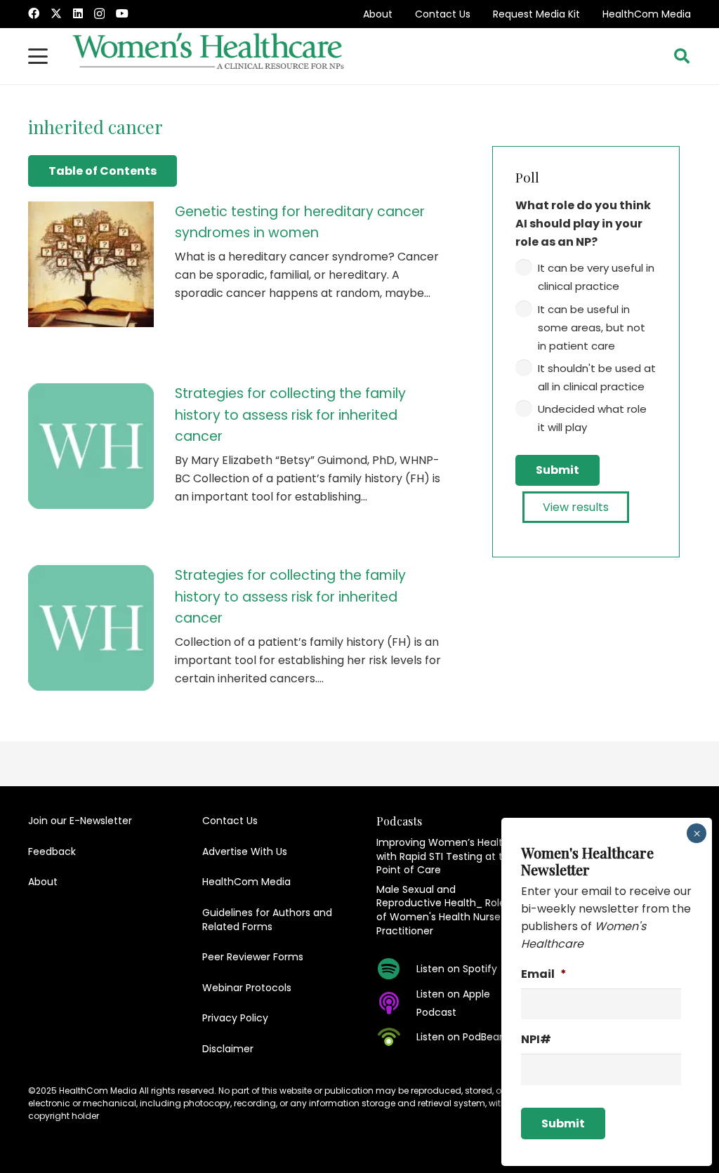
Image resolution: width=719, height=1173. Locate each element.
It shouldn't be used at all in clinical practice (597, 377)
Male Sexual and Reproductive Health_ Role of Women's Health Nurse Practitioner (441, 910)
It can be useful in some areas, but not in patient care (591, 327)
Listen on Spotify (456, 969)
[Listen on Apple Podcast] (396, 1003)
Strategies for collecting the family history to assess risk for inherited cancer (290, 415)
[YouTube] (122, 13)
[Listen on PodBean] (396, 1037)
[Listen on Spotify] (396, 968)
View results (576, 507)
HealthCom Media (646, 14)
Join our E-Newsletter (80, 821)
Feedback (52, 851)
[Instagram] (99, 14)
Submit (557, 470)
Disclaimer (227, 1049)
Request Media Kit (536, 14)
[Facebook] (33, 13)
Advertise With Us (244, 851)
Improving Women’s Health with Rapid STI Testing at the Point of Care (445, 856)
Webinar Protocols (246, 988)
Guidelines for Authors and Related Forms (267, 920)
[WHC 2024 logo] (209, 56)
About (378, 14)
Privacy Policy (235, 1018)
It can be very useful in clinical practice (596, 276)
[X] (56, 13)
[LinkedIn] (78, 13)
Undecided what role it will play (592, 418)
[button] (38, 56)
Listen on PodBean (461, 1037)
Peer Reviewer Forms (252, 957)
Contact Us (442, 14)
